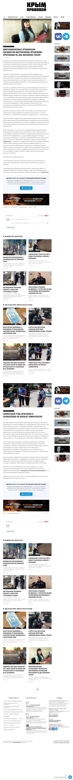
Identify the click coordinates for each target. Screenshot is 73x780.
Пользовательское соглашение (61, 741)
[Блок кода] (23, 223)
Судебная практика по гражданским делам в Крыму (13, 711)
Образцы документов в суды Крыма (10, 718)
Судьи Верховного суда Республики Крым (11, 727)
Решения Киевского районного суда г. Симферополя (11, 704)
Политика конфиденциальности (61, 742)
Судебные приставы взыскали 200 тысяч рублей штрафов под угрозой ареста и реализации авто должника (14, 366)
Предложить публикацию (55, 720)
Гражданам (48, 17)
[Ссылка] (24, 223)
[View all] (62, 49)
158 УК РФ (20, 718)
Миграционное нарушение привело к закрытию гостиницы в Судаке (12, 289)
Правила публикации (54, 721)
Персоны (40, 17)
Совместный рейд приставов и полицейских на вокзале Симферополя (39, 365)
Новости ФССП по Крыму (9, 46)
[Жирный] (12, 223)
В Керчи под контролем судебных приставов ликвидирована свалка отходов (40, 329)
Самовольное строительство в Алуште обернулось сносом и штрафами (39, 256)
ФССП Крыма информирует (13, 513)
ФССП (34, 207)
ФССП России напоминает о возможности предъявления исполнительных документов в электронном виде (14, 330)
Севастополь (45, 172)
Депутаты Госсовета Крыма (9, 729)
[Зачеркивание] (16, 223)
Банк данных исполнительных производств (33, 470)
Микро (30, 207)
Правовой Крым (6, 716)
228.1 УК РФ (11, 725)
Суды (22, 17)
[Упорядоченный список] (18, 223)
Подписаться (27, 188)
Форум (62, 17)
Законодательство (13, 17)
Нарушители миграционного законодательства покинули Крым (13, 259)
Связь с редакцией (53, 715)
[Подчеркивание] (15, 223)
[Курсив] (13, 223)
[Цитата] (21, 223)
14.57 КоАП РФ (6, 207)
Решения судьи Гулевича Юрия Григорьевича (12, 720)
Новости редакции (53, 716)
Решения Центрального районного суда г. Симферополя (11, 707)
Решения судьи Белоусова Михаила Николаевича (13, 709)
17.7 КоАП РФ (14, 207)
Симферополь (7, 141)
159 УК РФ (5, 725)
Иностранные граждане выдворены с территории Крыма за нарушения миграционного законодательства (40, 290)
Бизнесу (56, 17)
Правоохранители (30, 17)
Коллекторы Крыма (22, 207)
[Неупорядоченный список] (20, 223)
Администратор (30, 726)
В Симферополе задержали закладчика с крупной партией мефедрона (36, 728)
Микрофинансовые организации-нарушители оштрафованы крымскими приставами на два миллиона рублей (39, 670)
